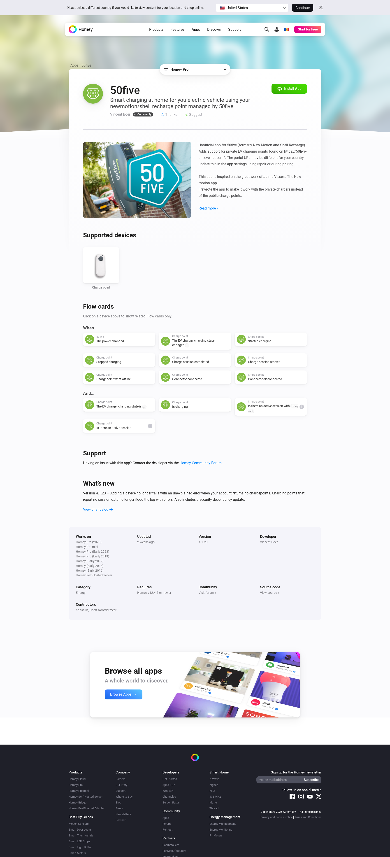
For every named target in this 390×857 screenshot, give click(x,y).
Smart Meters (77, 853)
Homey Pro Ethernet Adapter (86, 808)
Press (119, 808)
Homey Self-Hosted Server (85, 796)
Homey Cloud (77, 779)
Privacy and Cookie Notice (276, 817)
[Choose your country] (287, 29)
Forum (166, 823)
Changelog (169, 796)
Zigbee (213, 785)
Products (156, 29)
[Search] (267, 29)
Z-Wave (214, 779)
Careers (120, 779)
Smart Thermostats (81, 835)
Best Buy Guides (81, 817)
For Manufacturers (174, 850)
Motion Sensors (79, 823)
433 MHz (215, 796)
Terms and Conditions (308, 817)
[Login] (277, 29)
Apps (196, 29)
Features (177, 29)
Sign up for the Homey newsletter (296, 772)
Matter (213, 802)
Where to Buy (124, 796)
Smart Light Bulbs (80, 847)
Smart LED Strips (79, 841)
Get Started (169, 779)
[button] (252, 8)
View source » (269, 592)
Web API (168, 790)
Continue (302, 8)
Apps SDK (168, 785)
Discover (214, 29)
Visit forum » (207, 592)
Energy (81, 592)
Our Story (121, 785)
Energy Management (222, 823)
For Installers (170, 845)
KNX (212, 790)
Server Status (171, 802)
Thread (213, 808)
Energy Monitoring (220, 829)
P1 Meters (216, 835)
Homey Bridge (77, 802)
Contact (120, 820)
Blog (118, 802)
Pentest (167, 829)
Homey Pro (76, 785)
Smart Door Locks (80, 829)
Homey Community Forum (201, 463)
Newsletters (123, 814)
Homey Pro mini (79, 790)
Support (234, 29)
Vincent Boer (269, 542)
